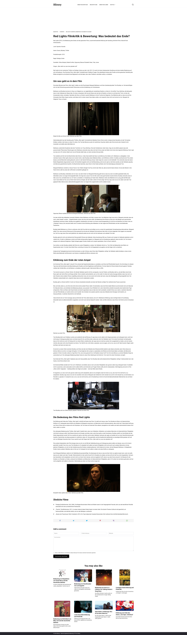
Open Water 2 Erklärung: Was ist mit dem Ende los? (103, 612)
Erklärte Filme (93, 4)
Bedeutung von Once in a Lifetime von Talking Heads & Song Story (103, 589)
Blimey (57, 4)
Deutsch (112, 4)
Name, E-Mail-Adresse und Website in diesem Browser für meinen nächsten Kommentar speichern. (75, 552)
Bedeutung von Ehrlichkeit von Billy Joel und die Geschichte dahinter (62, 620)
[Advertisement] (93, 20)
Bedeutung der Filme (83, 4)
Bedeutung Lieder (103, 4)
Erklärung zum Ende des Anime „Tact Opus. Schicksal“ (124, 613)
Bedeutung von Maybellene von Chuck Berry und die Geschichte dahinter (61, 580)
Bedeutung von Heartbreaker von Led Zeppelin (82, 584)
